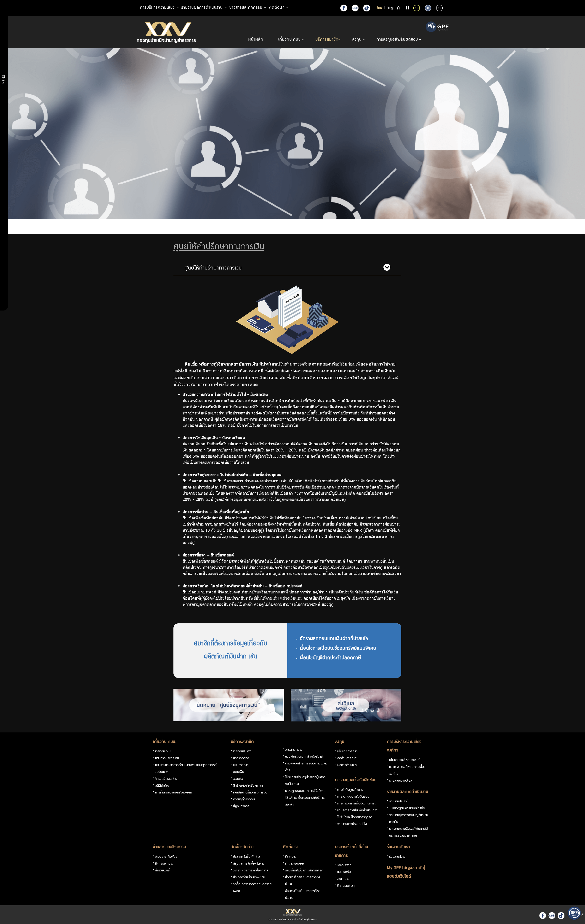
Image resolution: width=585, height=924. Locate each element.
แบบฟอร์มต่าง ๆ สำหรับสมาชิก (304, 757)
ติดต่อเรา (290, 847)
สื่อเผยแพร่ (162, 870)
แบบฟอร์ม (344, 872)
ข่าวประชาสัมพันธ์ (166, 857)
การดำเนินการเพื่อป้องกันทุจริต (357, 803)
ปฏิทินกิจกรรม (242, 806)
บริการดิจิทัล (241, 758)
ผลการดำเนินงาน (348, 765)
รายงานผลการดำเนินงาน (407, 792)
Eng (390, 8)
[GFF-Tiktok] (561, 915)
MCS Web (344, 865)
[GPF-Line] (355, 8)
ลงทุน (339, 742)
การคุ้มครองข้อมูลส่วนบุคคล (173, 792)
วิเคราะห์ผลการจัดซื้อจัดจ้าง (250, 870)
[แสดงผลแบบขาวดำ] (439, 8)
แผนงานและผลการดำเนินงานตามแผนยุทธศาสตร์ (186, 765)
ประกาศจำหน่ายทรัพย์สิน (249, 877)
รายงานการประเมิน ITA (352, 824)
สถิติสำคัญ (162, 786)
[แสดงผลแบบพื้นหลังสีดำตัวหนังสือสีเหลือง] (416, 8)
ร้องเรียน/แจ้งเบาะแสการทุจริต (304, 870)
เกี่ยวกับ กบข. (164, 742)
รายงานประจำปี (399, 801)
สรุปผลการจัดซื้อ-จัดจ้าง (248, 864)
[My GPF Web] (437, 27)
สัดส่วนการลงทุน (347, 758)
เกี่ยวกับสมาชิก (242, 751)
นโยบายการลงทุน (348, 751)
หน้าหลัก (256, 39)
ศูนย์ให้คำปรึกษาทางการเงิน (250, 792)
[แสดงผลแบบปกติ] (428, 8)
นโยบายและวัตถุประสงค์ (404, 760)
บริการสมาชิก (242, 742)
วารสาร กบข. (293, 750)
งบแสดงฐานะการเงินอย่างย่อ (407, 808)
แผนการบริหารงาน (167, 758)
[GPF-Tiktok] (366, 8)
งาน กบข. (343, 879)
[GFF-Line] (551, 915)
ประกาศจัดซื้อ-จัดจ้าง (246, 857)
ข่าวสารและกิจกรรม (169, 847)
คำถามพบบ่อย (294, 864)
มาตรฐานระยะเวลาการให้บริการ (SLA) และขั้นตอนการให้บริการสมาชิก (305, 798)
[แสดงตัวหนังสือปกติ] (398, 8)
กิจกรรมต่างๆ (346, 886)
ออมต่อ (238, 779)
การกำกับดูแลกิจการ (350, 790)
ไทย (379, 8)
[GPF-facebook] (343, 8)
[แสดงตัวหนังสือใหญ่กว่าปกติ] (407, 8)
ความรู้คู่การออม (244, 799)
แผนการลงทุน (241, 765)
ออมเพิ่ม (238, 772)
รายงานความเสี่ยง (400, 781)
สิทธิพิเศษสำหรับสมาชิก (248, 786)
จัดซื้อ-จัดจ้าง (242, 847)
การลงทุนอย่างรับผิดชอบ (356, 780)
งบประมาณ (162, 772)
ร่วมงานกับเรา (398, 847)
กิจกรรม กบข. (164, 864)
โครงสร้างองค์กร (166, 779)
